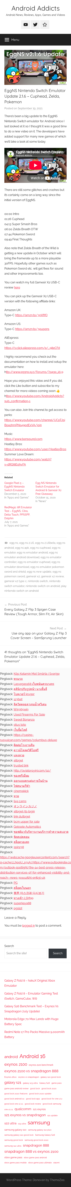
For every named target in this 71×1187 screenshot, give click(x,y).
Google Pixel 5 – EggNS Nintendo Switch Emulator (14, 487)
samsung (39, 1122)
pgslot (18, 908)
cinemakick (21, 791)
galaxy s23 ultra (30, 1083)
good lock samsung (52, 1104)
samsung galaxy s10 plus (39, 1130)
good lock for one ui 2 (52, 1099)
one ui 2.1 (8, 1109)
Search (9, 946)
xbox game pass (13, 1157)
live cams (20, 801)
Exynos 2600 (10, 1077)
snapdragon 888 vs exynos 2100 (31, 1151)
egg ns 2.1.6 (26, 543)
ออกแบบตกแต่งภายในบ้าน (31, 781)
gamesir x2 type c (15, 581)
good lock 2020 (49, 1088)
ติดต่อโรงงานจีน (24, 745)
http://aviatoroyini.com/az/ (32, 770)
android (11, 1056)
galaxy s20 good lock (51, 1077)
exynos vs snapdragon (28, 1077)
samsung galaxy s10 (15, 1129)
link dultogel (22, 816)
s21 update (52, 1115)
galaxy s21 (12, 1082)
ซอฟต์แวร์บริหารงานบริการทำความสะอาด (41, 832)
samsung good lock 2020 (36, 1140)
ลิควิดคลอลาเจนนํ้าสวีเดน (30, 704)
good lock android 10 (14, 1099)
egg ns (13, 543)
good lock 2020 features (15, 1093)
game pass (57, 1083)
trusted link (21, 765)
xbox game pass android (35, 1157)
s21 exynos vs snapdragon (25, 1115)
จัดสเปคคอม (21, 837)
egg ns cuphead (40, 547)
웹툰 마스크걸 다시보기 (29, 893)
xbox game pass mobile (15, 1162)
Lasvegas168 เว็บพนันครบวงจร (34, 684)
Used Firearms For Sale (29, 714)
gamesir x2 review (52, 576)
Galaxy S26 (44, 1083)
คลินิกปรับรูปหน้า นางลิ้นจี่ (30, 689)
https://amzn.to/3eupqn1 (32, 329)
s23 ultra (22, 1124)
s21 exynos (39, 1109)
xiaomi (56, 1163)
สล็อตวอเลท (21, 842)
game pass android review (16, 1088)
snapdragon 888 (36, 1145)
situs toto (20, 724)
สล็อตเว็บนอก (22, 888)
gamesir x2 (33, 576)
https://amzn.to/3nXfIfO (31, 315)
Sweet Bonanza (24, 719)
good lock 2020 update (40, 1093)
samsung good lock (13, 1140)
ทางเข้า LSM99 (23, 898)
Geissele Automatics (27, 826)
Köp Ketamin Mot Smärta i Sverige (37, 673)
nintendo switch (38, 581)
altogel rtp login (24, 811)
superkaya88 (22, 903)
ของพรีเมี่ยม (21, 775)
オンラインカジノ (25, 806)
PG (15, 883)
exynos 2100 (15, 1064)
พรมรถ (18, 679)
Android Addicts (35, 8)
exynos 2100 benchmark (41, 1065)
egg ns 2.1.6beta (45, 543)
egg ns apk (22, 547)
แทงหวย (19, 755)
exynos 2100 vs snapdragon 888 (31, 1071)
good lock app (33, 1099)
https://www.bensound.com (23, 439)
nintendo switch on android (43, 586)
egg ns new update (39, 571)
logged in (28, 925)
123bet (18, 699)
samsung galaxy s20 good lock (18, 1135)
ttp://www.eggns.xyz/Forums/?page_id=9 (34, 372)
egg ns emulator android (32, 552)
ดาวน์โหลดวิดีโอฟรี (26, 750)
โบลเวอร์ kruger (24, 694)
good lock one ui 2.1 (13, 1104)
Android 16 (32, 1056)
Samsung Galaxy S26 (45, 1135)
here (17, 287)
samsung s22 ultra (12, 1146)
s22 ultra (10, 1123)
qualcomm (23, 1109)
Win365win (20, 709)
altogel (18, 760)
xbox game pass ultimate (40, 1163)
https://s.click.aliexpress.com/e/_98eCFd (32, 348)
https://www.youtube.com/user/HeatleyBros (35, 449)
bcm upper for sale (27, 821)
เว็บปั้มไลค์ (20, 730)
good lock (35, 1088)
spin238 (19, 847)
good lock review (33, 1104)
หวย (16, 796)
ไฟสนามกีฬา (22, 786)
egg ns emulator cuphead (34, 562)
